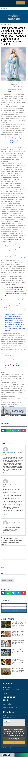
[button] (3, 2)
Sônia (10, 523)
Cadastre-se (14, 610)
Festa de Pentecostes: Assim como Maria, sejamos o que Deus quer (19, 624)
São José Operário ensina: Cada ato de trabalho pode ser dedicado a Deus (18, 671)
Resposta (5, 473)
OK (14, 742)
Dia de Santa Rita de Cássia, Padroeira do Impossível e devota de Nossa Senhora (18, 634)
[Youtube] (8, 754)
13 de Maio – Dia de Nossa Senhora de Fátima (18, 651)
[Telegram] (14, 697)
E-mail (3, 567)
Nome (2, 561)
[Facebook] (3, 754)
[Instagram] (6, 754)
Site (2, 573)
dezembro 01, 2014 (18, 523)
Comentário (4, 544)
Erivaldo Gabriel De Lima (9, 452)
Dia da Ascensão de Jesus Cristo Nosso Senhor (18, 642)
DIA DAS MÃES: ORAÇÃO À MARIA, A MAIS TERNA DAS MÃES (18, 661)
